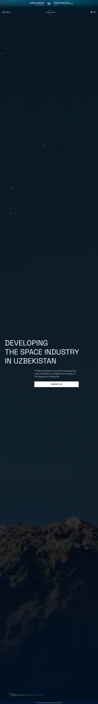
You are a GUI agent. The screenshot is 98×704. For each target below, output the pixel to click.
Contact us (56, 384)
